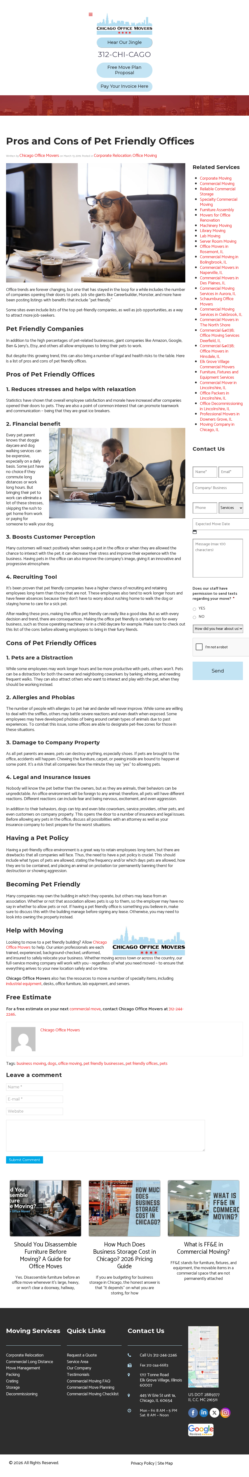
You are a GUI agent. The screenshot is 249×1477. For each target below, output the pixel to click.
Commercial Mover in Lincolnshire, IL (218, 385)
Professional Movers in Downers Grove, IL (220, 416)
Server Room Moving (218, 241)
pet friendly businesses (103, 1063)
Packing (13, 1374)
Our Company (79, 1368)
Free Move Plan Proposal (124, 70)
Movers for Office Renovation (215, 218)
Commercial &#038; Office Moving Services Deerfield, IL (220, 336)
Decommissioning (21, 1394)
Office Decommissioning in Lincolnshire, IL (221, 406)
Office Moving (145, 155)
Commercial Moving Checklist (93, 1394)
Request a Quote (82, 1355)
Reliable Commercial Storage (217, 191)
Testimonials (78, 1374)
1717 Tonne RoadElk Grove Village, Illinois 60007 (161, 1380)
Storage (13, 1387)
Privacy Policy (142, 1463)
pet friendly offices (141, 1063)
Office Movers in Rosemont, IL (214, 249)
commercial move (85, 1009)
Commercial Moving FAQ (88, 1381)
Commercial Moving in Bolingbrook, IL (219, 259)
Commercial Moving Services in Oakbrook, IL (221, 312)
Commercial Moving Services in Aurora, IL (218, 291)
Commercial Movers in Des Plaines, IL (219, 280)
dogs (52, 1063)
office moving (70, 1063)
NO (202, 617)
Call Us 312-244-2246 (158, 1355)
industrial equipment (24, 983)
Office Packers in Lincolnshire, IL (214, 396)
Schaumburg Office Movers (216, 301)
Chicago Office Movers (39, 155)
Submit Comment (24, 1160)
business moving (31, 1063)
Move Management (23, 1368)
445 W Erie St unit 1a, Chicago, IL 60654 (158, 1398)
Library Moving (212, 230)
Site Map (165, 1463)
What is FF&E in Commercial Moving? (203, 1248)
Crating (12, 1381)
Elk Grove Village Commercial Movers (217, 364)
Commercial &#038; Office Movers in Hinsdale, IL (217, 351)
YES (202, 608)
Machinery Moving (216, 225)
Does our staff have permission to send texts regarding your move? (215, 593)
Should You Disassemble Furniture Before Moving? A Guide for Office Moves (45, 1255)
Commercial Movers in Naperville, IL (219, 270)
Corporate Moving (215, 178)
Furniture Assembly (217, 210)
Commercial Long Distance (29, 1361)
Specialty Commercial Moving (218, 202)
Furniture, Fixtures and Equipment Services (219, 375)
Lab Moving (210, 236)
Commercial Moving (217, 183)
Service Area (77, 1361)
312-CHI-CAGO (124, 54)
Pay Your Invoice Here (124, 86)
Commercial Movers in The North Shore (219, 322)
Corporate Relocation (112, 155)
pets (164, 1063)
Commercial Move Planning (90, 1387)
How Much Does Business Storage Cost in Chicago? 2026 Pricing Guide (124, 1255)
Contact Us (146, 1331)
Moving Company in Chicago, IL (217, 427)
